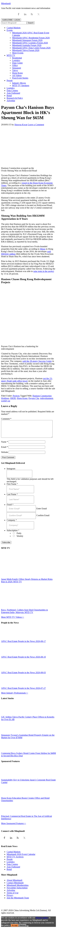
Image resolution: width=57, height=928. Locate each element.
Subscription (13, 530)
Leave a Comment (36, 124)
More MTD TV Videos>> (12, 617)
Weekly (20, 536)
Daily (19, 533)
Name (4, 442)
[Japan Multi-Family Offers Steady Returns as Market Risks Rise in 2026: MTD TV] (25, 576)
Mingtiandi (6, 3)
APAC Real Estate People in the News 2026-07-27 (23, 688)
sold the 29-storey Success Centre (37, 361)
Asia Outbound (13, 867)
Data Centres (12, 864)
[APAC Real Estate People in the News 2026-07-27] (7, 685)
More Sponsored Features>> (13, 823)
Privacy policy (42, 917)
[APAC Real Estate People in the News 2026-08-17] (7, 639)
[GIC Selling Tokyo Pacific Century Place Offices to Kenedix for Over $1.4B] (7, 714)
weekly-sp (5, 401)
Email (4, 447)
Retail (9, 869)
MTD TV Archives (15, 857)
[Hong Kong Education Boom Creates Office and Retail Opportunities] (7, 795)
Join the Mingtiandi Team (18, 898)
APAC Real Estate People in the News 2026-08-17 (23, 641)
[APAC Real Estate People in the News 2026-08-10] (7, 654)
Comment (6, 419)
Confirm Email (42, 515)
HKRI (13, 398)
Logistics (11, 862)
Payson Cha (33, 398)
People (10, 859)
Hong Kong (22, 398)
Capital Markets (13, 852)
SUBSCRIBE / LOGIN (11, 20)
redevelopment (46, 398)
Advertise (11, 890)
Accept (14, 925)
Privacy (10, 895)
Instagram (11, 468)
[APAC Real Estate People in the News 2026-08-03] (7, 670)
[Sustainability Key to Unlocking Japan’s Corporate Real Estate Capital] (7, 777)
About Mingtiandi (14, 880)
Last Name (12, 494)
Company (12, 520)
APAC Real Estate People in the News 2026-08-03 (23, 672)
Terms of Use (12, 893)
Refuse (22, 925)
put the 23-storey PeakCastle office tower (26, 379)
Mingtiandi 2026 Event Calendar (21, 854)
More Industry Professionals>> (14, 693)
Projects (16, 396)
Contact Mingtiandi (15, 883)
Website (4, 452)
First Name (12, 484)
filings (42, 249)
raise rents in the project (43, 271)
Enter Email (41, 508)
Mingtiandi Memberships (17, 885)
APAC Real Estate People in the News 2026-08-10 (23, 657)
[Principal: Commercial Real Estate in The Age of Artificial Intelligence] (7, 813)
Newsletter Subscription (17, 888)
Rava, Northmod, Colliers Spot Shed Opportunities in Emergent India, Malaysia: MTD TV (24, 611)
